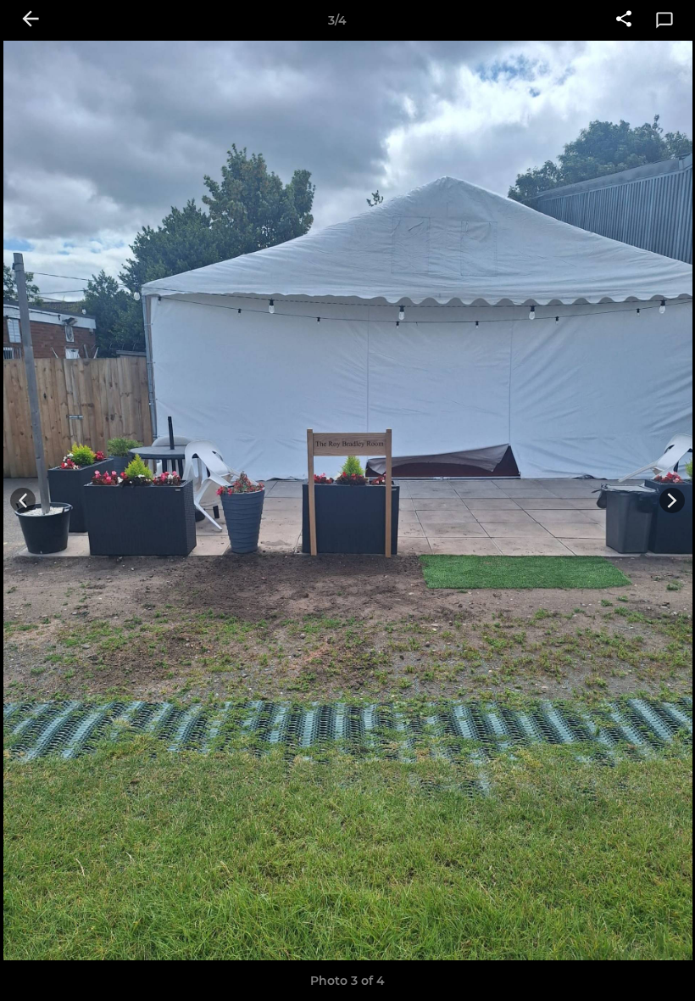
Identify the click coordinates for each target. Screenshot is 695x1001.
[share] (624, 20)
